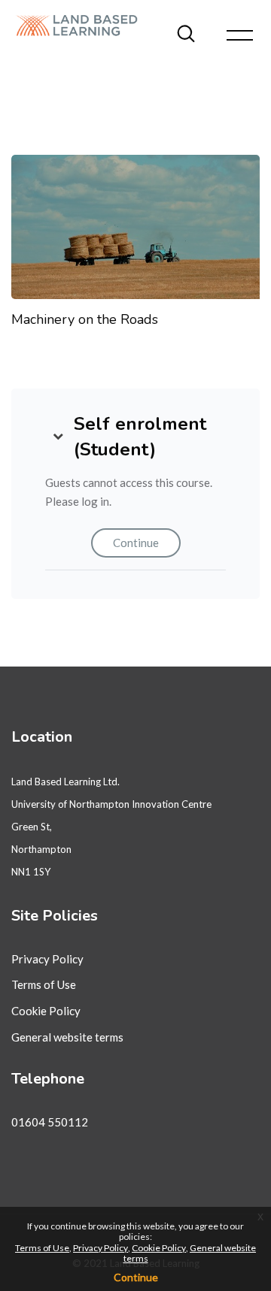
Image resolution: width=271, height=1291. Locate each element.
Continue (136, 542)
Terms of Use (43, 984)
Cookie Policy (46, 1010)
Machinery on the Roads (84, 319)
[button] (58, 437)
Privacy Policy (47, 959)
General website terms (67, 1037)
